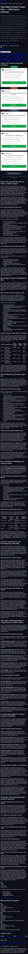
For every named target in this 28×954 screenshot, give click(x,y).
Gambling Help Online (8, 936)
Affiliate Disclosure (17, 942)
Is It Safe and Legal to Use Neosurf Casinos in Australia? (12, 60)
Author (2, 2)
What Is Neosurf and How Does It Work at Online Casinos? (14, 53)
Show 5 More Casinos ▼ (14, 173)
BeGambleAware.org (14, 177)
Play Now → (14, 82)
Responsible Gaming (7, 944)
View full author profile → (6, 897)
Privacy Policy (4, 942)
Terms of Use (10, 942)
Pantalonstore (3, 1)
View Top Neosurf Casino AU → (8, 44)
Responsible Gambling (19, 936)
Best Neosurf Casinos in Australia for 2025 (10, 54)
